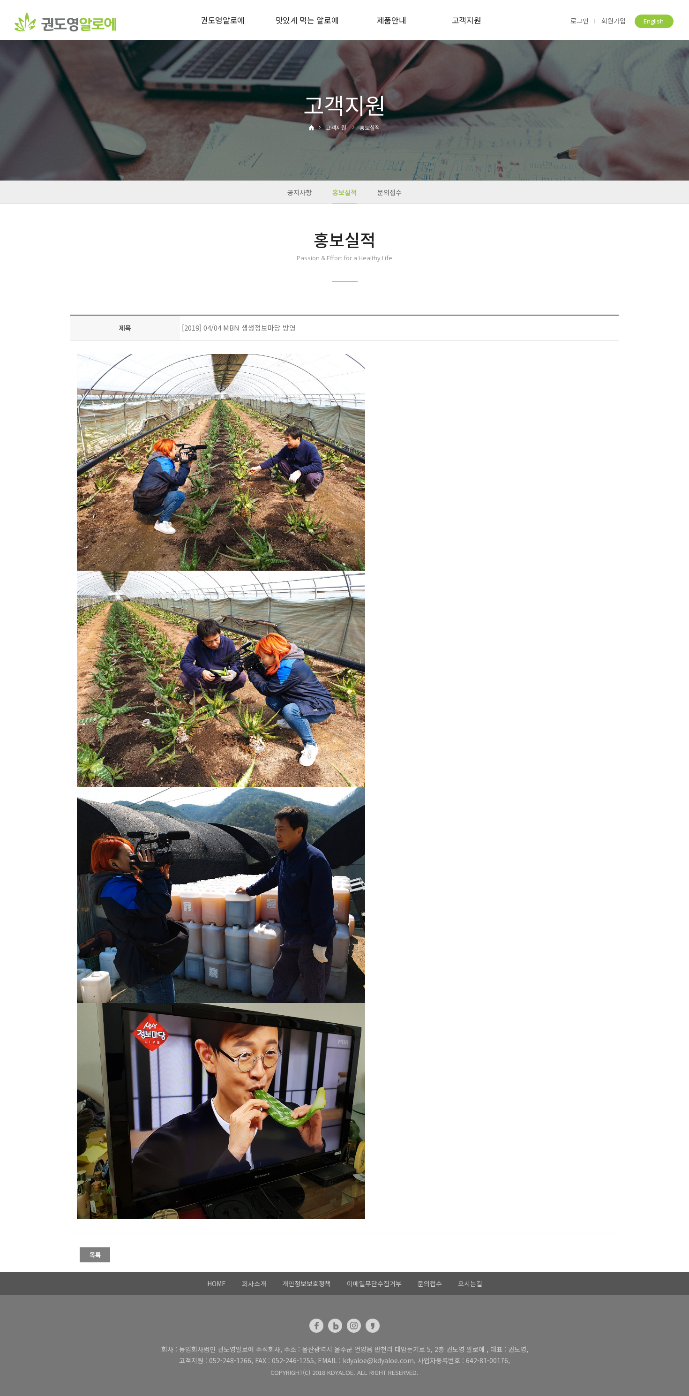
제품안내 (391, 20)
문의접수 (389, 192)
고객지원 (466, 20)
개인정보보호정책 (306, 1283)
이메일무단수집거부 (374, 1283)
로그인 (579, 20)
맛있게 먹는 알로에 (307, 20)
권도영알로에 (223, 20)
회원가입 (613, 20)
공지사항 (299, 192)
